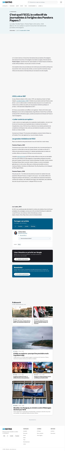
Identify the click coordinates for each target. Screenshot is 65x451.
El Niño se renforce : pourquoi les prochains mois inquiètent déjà (30, 354)
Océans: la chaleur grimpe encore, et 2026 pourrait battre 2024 (42, 377)
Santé (17, 5)
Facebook (20, 226)
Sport (21, 5)
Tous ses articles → (23, 235)
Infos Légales (39, 435)
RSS (4, 435)
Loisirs (40, 5)
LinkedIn (26, 226)
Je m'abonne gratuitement (22, 274)
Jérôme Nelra (12, 30)
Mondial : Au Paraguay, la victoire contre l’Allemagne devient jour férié (32, 409)
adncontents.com (13, 449)
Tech (26, 5)
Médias (19, 244)
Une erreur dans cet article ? (25, 238)
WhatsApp (33, 226)
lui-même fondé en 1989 (22, 101)
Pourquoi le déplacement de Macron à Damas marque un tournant (40, 322)
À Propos (38, 431)
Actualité (5, 5)
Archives (52, 431)
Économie (12, 5)
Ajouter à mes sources (22, 259)
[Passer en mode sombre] (61, 2)
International (13, 11)
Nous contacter (39, 433)
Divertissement (32, 5)
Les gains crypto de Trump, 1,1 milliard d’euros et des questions (21, 377)
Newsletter (52, 433)
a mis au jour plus (21, 156)
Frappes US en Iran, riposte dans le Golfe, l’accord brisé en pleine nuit (21, 321)
